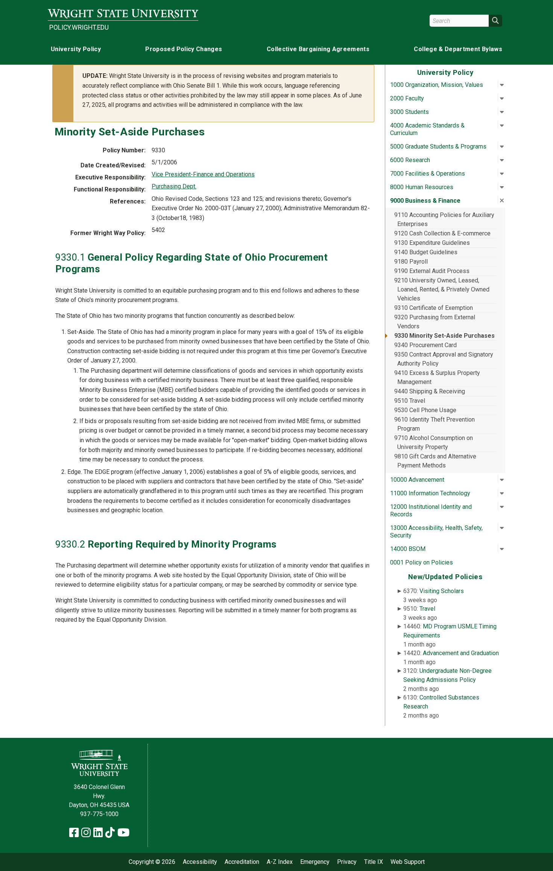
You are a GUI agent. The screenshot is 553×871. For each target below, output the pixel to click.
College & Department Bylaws (458, 49)
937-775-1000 (99, 814)
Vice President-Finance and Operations (203, 174)
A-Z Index (280, 862)
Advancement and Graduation (461, 653)
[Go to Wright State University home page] (123, 13)
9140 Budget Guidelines (425, 252)
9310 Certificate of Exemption (433, 307)
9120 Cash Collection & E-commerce (442, 233)
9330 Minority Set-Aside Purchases (444, 335)
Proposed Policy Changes (183, 49)
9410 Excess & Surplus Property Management (437, 377)
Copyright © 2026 (152, 862)
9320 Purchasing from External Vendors (434, 322)
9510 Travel (409, 400)
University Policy (76, 49)
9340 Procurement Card (425, 345)
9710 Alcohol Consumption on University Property (433, 442)
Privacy (347, 862)
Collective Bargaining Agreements (318, 49)
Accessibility (200, 862)
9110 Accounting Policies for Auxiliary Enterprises (444, 219)
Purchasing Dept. (174, 186)
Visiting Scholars (441, 591)
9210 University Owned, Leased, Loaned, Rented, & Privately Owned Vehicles (441, 289)
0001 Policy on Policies (421, 562)
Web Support (407, 862)
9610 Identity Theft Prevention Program (434, 424)
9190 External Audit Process (431, 271)
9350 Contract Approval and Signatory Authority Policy (443, 359)
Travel (427, 608)
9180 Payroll (411, 261)
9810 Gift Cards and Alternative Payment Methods (435, 461)
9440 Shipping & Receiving (429, 391)
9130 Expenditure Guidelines (432, 242)
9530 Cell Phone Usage (425, 410)
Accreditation (242, 862)
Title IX (373, 862)
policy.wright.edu (79, 27)
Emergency (315, 862)
